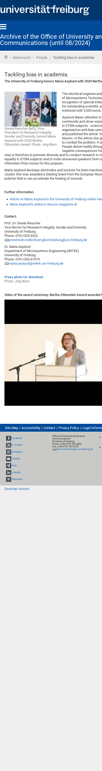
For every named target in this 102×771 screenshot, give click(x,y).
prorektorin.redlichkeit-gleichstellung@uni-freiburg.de (48, 240)
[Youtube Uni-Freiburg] (8, 458)
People (41, 57)
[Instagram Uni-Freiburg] (8, 451)
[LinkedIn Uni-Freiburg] (8, 472)
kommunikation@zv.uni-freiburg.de (74, 449)
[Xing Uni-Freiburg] (8, 465)
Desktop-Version (16, 489)
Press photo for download (23, 277)
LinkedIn (16, 472)
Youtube (16, 458)
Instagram (17, 451)
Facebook (17, 438)
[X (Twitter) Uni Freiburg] (8, 445)
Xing (14, 465)
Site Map (11, 428)
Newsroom (22, 57)
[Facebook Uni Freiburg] (8, 438)
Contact (49, 428)
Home (6, 57)
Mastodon (17, 479)
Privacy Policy (69, 428)
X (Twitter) (17, 445)
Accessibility (30, 428)
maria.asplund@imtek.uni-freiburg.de (36, 263)
